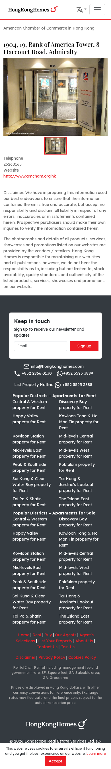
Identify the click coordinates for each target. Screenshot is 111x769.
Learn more (96, 753)
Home (23, 634)
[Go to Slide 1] (55, 145)
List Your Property (55, 640)
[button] (81, 9)
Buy (48, 634)
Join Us (68, 646)
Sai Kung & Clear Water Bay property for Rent (32, 484)
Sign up (84, 346)
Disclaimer (25, 657)
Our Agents (65, 634)
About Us (84, 640)
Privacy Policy (51, 657)
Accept (55, 761)
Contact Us (46, 646)
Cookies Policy (82, 657)
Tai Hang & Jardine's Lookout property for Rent (76, 484)
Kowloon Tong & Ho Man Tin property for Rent (78, 421)
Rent (36, 634)
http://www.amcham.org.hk (29, 176)
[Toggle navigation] (97, 9)
